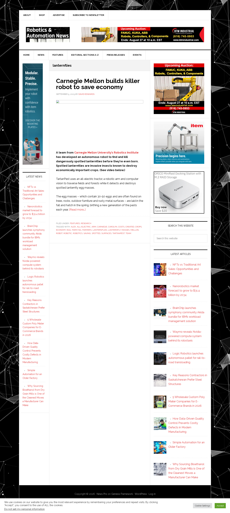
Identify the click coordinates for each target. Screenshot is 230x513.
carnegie (102, 227)
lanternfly (114, 230)
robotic (67, 233)
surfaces (106, 233)
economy (61, 230)
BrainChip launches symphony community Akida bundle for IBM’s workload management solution (34, 238)
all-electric (84, 227)
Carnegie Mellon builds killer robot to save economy (98, 83)
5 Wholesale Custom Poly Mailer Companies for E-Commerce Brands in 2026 (33, 327)
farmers (87, 230)
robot (59, 233)
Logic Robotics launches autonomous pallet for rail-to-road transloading (33, 284)
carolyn (112, 227)
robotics (78, 233)
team (128, 233)
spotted (96, 233)
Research (86, 223)
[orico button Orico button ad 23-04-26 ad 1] (179, 212)
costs (121, 227)
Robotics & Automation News (48, 34)
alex (73, 227)
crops (138, 227)
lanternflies (100, 230)
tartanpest (118, 233)
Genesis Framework (122, 494)
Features (75, 223)
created (129, 227)
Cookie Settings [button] (202, 505)
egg (69, 230)
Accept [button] (220, 505)
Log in (152, 494)
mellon (134, 230)
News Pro (102, 494)
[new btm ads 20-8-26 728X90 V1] (142, 40)
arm (94, 227)
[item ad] (179, 162)
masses (125, 230)
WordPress (141, 494)
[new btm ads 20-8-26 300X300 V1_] (179, 112)
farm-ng (76, 230)
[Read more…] (77, 209)
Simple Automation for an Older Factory (32, 374)
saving (87, 233)
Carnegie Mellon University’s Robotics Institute (106, 152)
